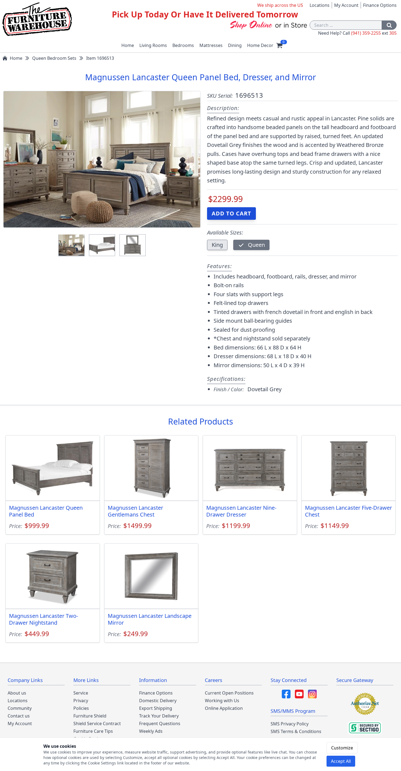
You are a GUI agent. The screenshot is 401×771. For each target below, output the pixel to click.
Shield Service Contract (97, 723)
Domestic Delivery (157, 701)
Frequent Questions (159, 723)
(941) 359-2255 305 (374, 33)
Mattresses (211, 45)
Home (127, 45)
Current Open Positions (229, 693)
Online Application (224, 708)
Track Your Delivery (159, 716)
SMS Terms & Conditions (296, 731)
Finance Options (380, 5)
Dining (235, 45)
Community (20, 708)
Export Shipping (155, 708)
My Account (346, 5)
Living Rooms (153, 45)
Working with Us (222, 701)
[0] (279, 45)
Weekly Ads (151, 731)
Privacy (80, 701)
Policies (81, 708)
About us (17, 693)
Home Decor (260, 45)
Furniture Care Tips (93, 731)
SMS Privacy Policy (290, 724)
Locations (320, 5)
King (217, 244)
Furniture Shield (89, 716)
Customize (342, 748)
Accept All (341, 761)
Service (80, 693)
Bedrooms (183, 45)
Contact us (19, 716)
